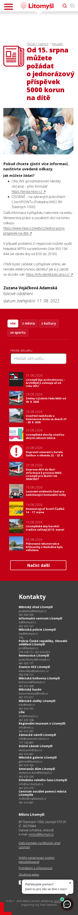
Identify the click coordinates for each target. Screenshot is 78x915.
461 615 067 (26, 754)
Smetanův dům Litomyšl (37, 769)
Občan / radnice (37, 44)
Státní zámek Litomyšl (35, 746)
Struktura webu (29, 874)
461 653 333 (26, 615)
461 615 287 (26, 731)
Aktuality (57, 44)
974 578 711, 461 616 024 (34, 652)
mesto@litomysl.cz (41, 834)
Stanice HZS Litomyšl (34, 667)
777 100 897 (26, 742)
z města (28, 323)
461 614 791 (26, 708)
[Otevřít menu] (8, 7)
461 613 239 (26, 776)
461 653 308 (26, 720)
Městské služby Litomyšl (37, 701)
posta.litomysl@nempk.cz (34, 659)
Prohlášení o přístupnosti (35, 868)
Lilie (22, 712)
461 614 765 (26, 765)
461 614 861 (26, 802)
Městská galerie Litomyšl (38, 757)
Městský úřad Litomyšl (36, 607)
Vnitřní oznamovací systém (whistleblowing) (36, 860)
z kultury (48, 323)
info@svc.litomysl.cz (31, 784)
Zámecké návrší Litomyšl (37, 735)
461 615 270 (26, 788)
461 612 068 (26, 686)
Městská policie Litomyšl (37, 629)
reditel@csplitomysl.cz (32, 798)
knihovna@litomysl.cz (32, 682)
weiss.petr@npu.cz (30, 750)
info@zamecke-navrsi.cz (34, 738)
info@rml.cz (26, 727)
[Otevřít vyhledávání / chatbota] (64, 5)
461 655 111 (26, 663)
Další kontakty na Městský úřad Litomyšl (39, 845)
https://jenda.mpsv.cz (27, 191)
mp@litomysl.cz (28, 633)
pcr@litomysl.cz (28, 648)
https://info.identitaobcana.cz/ (47, 274)
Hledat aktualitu (21, 350)
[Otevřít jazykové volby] (72, 5)
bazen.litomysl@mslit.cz (33, 693)
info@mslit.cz (27, 704)
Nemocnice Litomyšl (34, 655)
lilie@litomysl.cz (28, 716)
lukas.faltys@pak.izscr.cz (34, 671)
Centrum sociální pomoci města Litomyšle (42, 793)
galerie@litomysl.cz (30, 761)
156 (21, 637)
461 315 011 (26, 697)
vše (13, 323)
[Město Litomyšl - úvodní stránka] (37, 6)
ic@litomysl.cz (27, 622)
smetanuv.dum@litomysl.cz (35, 772)
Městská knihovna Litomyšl (39, 678)
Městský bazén (30, 689)
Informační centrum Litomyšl (40, 618)
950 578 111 (26, 674)
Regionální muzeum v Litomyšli (42, 723)
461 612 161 (26, 626)
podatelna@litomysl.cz (33, 611)
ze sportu (18, 332)
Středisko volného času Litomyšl (43, 780)
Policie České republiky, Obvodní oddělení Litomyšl (43, 642)
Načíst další (38, 565)
